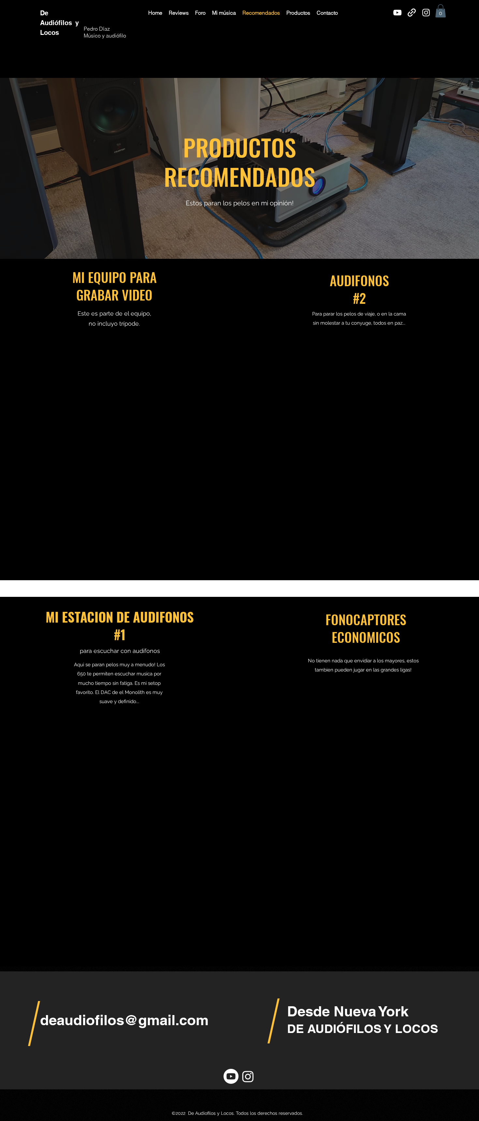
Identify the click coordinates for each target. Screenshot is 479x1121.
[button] (179, 13)
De (45, 13)
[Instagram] (426, 12)
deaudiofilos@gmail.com (124, 1019)
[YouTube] (397, 12)
